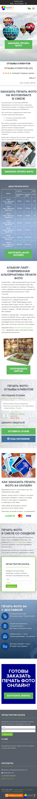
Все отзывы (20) (26, 82)
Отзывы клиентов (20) (18, 68)
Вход (11, 3)
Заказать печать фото (18, 44)
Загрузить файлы (18, 695)
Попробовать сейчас (18, 370)
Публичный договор (17, 791)
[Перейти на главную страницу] (7, 6)
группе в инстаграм (19, 542)
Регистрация (19, 3)
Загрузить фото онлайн (18, 253)
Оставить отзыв (18, 431)
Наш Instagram (19, 438)
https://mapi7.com (8, 779)
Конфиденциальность (20, 789)
